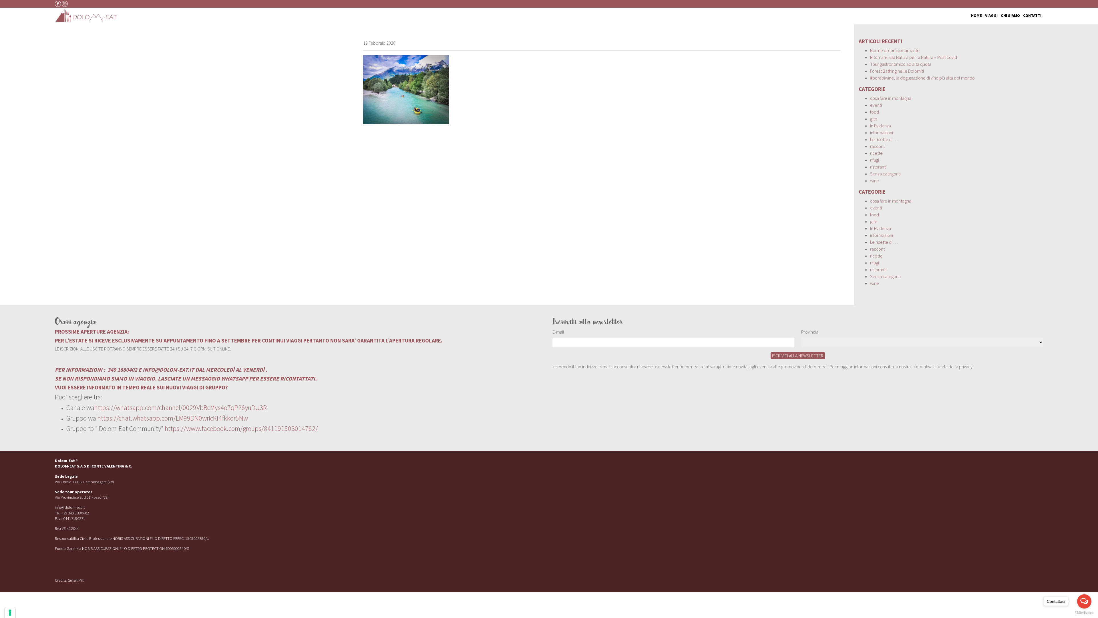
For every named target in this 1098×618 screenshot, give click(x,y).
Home (976, 15)
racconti (878, 146)
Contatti (1032, 15)
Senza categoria (885, 174)
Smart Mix (76, 580)
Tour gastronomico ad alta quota (900, 64)
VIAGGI (991, 15)
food (874, 112)
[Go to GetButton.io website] (1084, 612)
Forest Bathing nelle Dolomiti (897, 71)
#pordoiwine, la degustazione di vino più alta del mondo (922, 78)
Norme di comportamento (895, 50)
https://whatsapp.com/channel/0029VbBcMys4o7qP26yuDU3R (180, 407)
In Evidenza (880, 125)
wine (874, 180)
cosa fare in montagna (890, 98)
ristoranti (878, 167)
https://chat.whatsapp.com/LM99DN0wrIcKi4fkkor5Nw (173, 418)
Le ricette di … (884, 139)
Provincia (809, 332)
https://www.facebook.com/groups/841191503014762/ (241, 428)
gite (873, 119)
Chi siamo (1010, 15)
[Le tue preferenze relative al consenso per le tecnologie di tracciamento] (10, 612)
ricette (876, 153)
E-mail (558, 332)
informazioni (881, 132)
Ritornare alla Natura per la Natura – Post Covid (913, 57)
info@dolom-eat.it (70, 507)
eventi (876, 105)
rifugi (874, 160)
